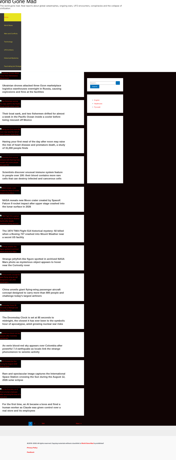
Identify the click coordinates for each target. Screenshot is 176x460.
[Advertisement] (105, 149)
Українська (98, 104)
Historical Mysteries (11, 58)
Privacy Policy (32, 448)
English (97, 100)
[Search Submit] (118, 83)
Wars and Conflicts (11, 34)
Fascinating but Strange (12, 66)
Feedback (30, 452)
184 (43, 423)
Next (79, 423)
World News (8, 25)
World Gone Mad (87, 443)
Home (6, 17)
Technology (8, 42)
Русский (97, 107)
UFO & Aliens (9, 50)
